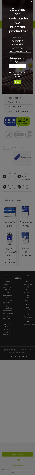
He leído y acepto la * (18, 74)
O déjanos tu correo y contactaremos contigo (17, 60)
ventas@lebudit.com (20, 51)
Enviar (17, 82)
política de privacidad (16, 75)
